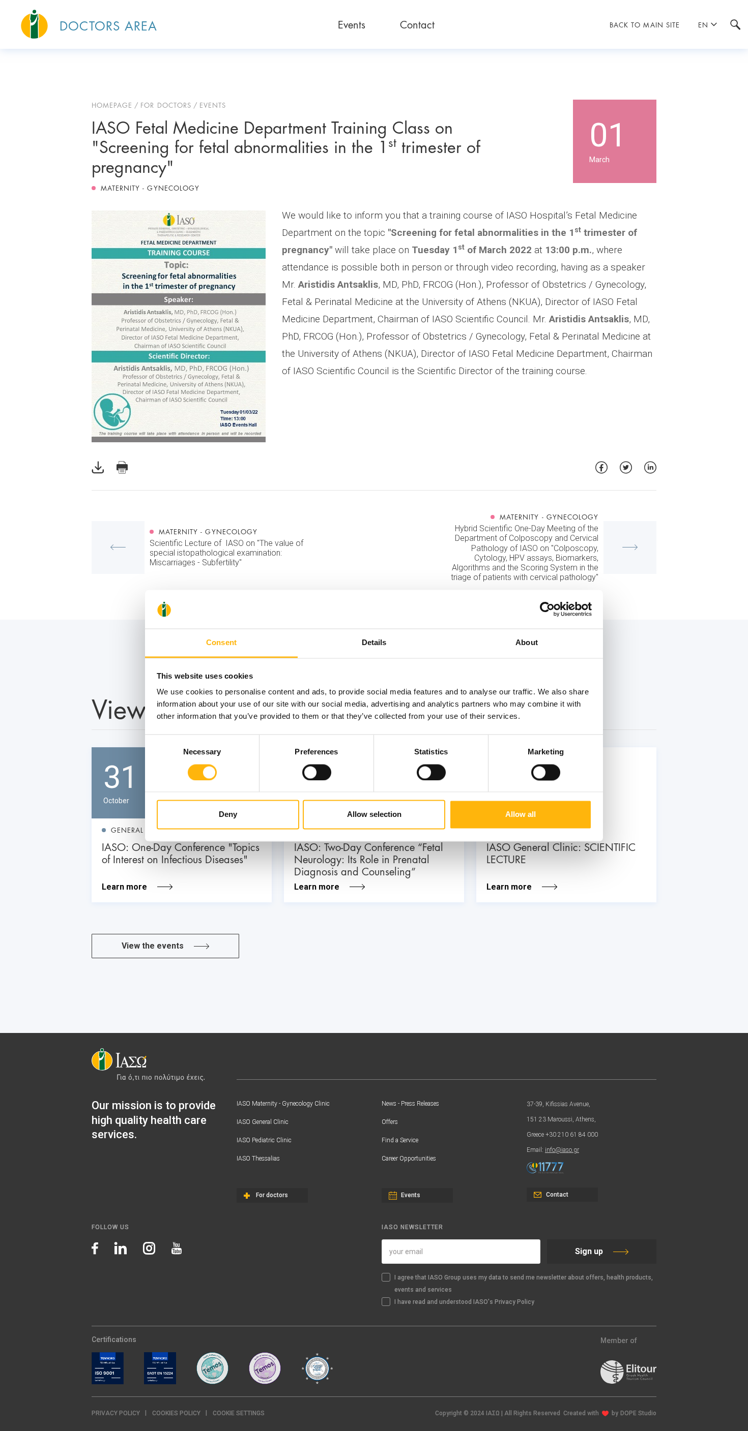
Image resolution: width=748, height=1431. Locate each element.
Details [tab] (374, 642)
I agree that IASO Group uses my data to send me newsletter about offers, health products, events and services (523, 1283)
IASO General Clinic (263, 1121)
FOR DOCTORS (165, 105)
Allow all (520, 814)
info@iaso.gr (562, 1149)
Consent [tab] (221, 642)
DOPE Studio (638, 1413)
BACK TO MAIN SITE (645, 24)
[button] (239, 1413)
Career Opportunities (409, 1158)
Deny (228, 814)
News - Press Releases (410, 1103)
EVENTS (212, 105)
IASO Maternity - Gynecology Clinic (283, 1103)
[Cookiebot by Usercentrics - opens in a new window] (547, 609)
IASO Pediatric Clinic (264, 1140)
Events (351, 24)
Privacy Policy (116, 1413)
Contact (417, 24)
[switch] (316, 772)
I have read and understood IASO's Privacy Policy (464, 1301)
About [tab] (526, 642)
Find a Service (400, 1140)
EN (703, 24)
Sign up (589, 1251)
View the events (153, 946)
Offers (390, 1121)
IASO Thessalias (258, 1158)
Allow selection (374, 814)
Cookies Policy (176, 1413)
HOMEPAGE (112, 105)
